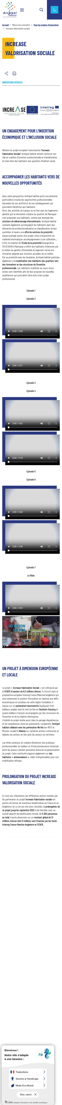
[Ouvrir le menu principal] (22, 10)
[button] (6, 73)
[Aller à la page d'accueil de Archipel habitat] (11, 9)
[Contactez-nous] (54, 10)
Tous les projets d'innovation (46, 24)
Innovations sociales (12, 82)
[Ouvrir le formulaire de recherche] (41, 10)
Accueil (5, 24)
